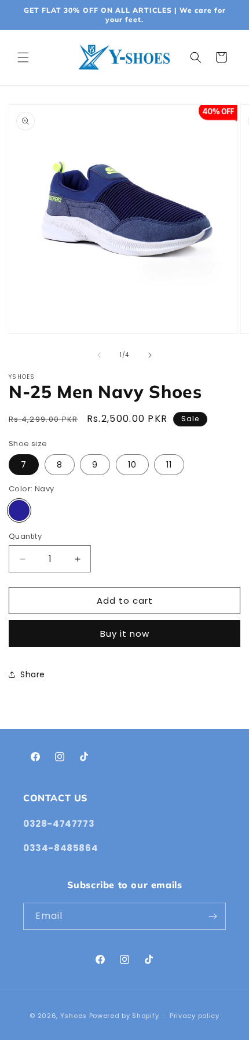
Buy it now (124, 633)
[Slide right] (150, 355)
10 (132, 464)
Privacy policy (194, 1015)
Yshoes (73, 1015)
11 (169, 464)
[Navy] (19, 510)
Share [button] (32, 674)
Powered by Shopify (124, 1015)
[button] (23, 57)
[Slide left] (99, 355)
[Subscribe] (212, 916)
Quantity (25, 536)
